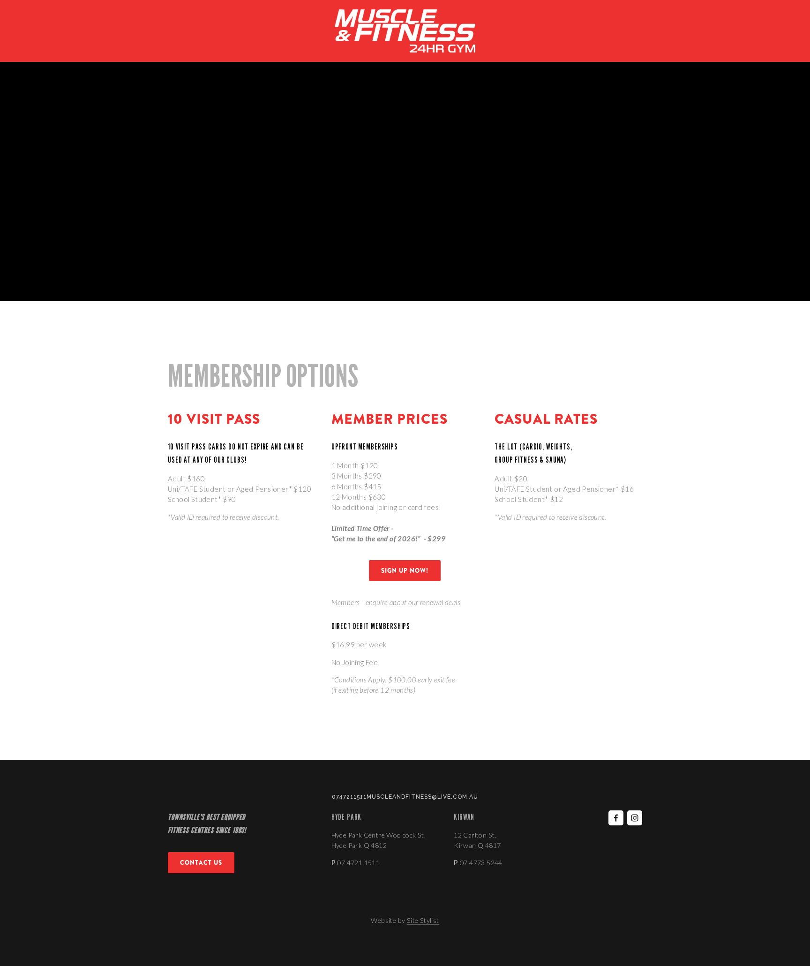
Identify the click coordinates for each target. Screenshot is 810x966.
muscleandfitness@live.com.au (422, 797)
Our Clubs (31, 62)
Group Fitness (136, 62)
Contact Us (310, 62)
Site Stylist (423, 920)
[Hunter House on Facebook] (615, 817)
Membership (82, 62)
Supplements (258, 62)
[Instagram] (634, 817)
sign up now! (404, 570)
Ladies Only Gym (198, 62)
